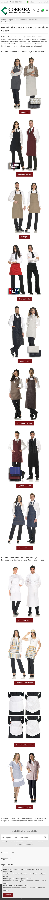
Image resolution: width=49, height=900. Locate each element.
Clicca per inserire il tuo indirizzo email (16, 837)
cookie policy (22, 885)
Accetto (8, 895)
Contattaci (4, 2)
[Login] (38, 11)
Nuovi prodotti (43, 2)
